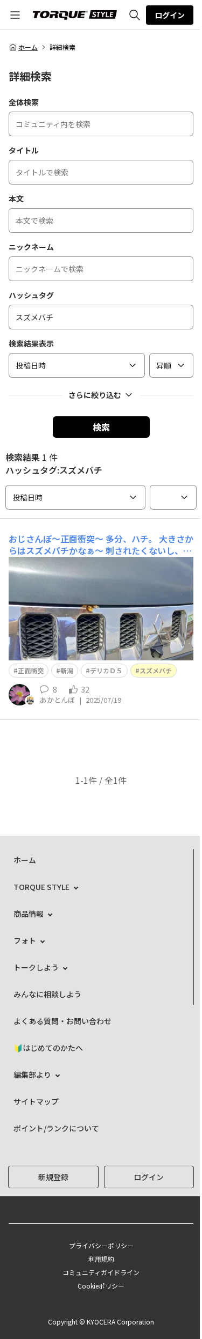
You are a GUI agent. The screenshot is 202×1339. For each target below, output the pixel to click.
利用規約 (101, 1258)
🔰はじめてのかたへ (48, 1047)
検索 (101, 427)
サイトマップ (36, 1101)
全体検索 (24, 102)
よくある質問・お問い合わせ (62, 1021)
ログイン (170, 15)
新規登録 (53, 1177)
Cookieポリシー (101, 1285)
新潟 (66, 670)
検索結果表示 (31, 343)
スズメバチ (156, 670)
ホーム (28, 47)
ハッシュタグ (31, 295)
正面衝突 (31, 670)
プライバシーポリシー (101, 1245)
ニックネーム (31, 246)
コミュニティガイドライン (101, 1272)
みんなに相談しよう (47, 994)
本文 (16, 198)
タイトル (24, 150)
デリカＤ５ (106, 670)
